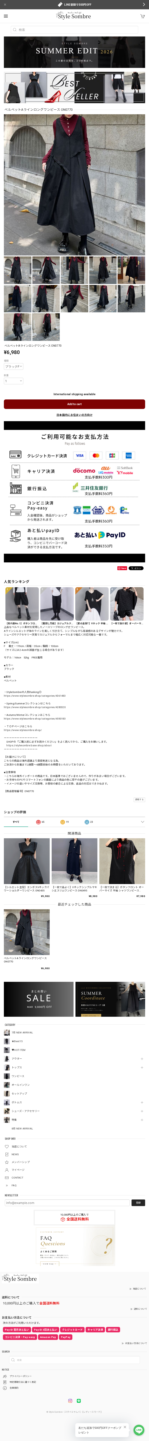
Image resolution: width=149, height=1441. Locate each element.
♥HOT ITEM (19, 1050)
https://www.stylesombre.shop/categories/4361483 (35, 695)
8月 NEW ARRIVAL (22, 1128)
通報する (139, 799)
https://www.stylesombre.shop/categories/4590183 (35, 718)
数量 (6, 375)
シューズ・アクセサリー (26, 1111)
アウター (17, 1058)
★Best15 (17, 1041)
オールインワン (21, 1084)
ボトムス (17, 1102)
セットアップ (19, 1093)
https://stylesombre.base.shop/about (29, 745)
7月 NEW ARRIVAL (22, 1032)
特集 (14, 1119)
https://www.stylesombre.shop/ (23, 730)
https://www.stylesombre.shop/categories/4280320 (35, 707)
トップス (17, 1067)
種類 (6, 360)
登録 (138, 1202)
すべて (16, 822)
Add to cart (74, 404)
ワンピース (18, 1076)
